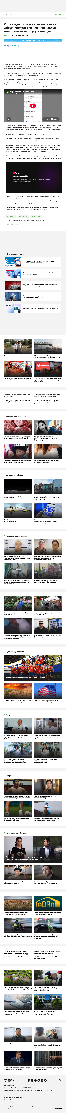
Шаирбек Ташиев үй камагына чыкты (16, 1044)
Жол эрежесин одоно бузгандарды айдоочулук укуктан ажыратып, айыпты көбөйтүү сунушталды (47, 988)
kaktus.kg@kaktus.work (16, 1087)
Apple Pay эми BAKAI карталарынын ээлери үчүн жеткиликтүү (40, 308)
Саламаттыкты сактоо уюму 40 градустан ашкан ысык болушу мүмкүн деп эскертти (18, 701)
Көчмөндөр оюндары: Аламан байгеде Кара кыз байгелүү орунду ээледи (46, 819)
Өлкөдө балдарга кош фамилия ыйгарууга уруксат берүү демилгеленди (17, 461)
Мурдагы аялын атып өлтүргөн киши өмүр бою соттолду (48, 636)
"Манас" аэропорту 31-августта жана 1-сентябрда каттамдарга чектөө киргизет (47, 356)
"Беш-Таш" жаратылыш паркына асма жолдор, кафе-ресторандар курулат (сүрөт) (18, 988)
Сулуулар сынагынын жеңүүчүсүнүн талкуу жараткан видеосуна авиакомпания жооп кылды (28, 858)
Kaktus (27, 35)
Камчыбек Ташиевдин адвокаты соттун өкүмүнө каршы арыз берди (17, 1068)
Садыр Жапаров (10, 216)
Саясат (6, 35)
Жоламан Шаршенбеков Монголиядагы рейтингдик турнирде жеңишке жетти (17, 797)
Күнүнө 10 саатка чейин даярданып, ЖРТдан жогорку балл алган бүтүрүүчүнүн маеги (45, 761)
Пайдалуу (25, 1103)
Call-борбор (19, 1103)
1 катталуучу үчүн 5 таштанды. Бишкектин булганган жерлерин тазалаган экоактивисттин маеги (15, 761)
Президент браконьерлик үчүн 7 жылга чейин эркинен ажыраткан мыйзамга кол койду (47, 401)
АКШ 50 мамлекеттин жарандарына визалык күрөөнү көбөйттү (46, 701)
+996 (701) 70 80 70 (48, 1090)
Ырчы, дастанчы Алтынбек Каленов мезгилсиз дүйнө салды (16, 882)
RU (60, 1080)
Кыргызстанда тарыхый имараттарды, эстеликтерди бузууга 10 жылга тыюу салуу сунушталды (47, 497)
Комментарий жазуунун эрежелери (12, 1099)
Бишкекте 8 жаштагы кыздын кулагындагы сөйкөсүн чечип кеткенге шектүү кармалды (17, 558)
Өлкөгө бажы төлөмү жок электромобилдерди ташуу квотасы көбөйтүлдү (16, 954)
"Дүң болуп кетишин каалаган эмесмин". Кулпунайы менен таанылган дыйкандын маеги (48, 737)
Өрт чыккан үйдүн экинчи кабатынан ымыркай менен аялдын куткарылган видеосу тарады (16, 582)
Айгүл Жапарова (36, 216)
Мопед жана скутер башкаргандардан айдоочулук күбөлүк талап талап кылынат (18, 935)
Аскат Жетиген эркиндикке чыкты (15, 356)
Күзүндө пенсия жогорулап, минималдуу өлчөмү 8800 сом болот (17, 401)
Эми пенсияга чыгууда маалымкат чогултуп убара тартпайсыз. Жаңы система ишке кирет (45, 521)
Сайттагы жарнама (9, 1085)
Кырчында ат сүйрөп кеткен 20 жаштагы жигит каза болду (47, 613)
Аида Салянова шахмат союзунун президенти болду (45, 797)
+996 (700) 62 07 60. (39, 220)
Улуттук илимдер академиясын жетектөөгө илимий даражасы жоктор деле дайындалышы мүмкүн (46, 1013)
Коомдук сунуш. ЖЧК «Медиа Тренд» (13, 1097)
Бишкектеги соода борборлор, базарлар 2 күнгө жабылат (17, 379)
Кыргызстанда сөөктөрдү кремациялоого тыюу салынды (17, 496)
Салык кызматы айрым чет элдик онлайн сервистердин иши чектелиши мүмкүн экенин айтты (47, 379)
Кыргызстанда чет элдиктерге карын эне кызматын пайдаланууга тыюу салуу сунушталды (47, 955)
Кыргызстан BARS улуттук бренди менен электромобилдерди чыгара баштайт (47, 395)
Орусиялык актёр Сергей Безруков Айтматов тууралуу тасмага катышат (46, 882)
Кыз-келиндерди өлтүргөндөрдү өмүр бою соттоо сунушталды (48, 1068)
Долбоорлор (13, 1103)
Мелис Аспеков (23, 216)
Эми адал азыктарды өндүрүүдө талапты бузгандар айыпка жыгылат (47, 913)
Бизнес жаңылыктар (16, 254)
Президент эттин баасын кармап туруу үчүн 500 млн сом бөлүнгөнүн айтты (17, 437)
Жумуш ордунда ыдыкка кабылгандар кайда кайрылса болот (46, 461)
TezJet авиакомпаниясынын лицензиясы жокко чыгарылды (17, 520)
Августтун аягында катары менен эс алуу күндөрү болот (17, 395)
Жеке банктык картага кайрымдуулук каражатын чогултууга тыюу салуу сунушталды (16, 1013)
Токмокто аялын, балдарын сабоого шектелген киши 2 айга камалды (45, 581)
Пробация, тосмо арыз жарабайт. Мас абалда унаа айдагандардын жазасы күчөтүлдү (46, 936)
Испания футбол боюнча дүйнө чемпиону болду (25, 677)
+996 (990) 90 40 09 (18, 1090)
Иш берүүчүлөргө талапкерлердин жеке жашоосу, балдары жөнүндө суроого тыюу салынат (48, 1045)
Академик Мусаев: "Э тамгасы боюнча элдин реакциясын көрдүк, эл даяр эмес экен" (17, 737)
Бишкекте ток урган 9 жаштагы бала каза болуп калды (17, 613)
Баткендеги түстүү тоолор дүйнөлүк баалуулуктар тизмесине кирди (16, 913)
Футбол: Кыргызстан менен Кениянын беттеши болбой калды (16, 819)
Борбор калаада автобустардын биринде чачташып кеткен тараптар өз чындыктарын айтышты (47, 558)
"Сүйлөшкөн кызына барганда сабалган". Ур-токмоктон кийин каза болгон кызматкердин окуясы (17, 637)
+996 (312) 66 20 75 (26, 1087)
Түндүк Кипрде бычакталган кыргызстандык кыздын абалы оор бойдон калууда (45, 438)
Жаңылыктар (7, 1103)
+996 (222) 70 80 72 (38, 1090)
